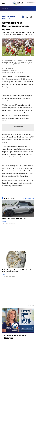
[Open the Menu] (3, 2)
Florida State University (8, 17)
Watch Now (30, 2)
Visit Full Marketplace (28, 198)
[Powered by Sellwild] (31, 305)
